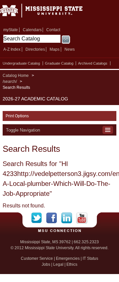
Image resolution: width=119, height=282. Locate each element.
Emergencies (68, 258)
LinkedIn (68, 218)
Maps (55, 49)
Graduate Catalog (59, 63)
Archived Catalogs (92, 63)
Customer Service (37, 258)
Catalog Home (16, 75)
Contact (53, 30)
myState (10, 30)
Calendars (32, 30)
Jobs (46, 264)
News (69, 49)
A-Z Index (11, 49)
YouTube (82, 218)
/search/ (10, 81)
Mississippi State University (49, 13)
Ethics (71, 264)
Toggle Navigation (23, 130)
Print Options (17, 116)
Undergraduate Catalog (21, 63)
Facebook (53, 218)
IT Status (90, 258)
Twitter (38, 218)
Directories (35, 49)
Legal (58, 264)
